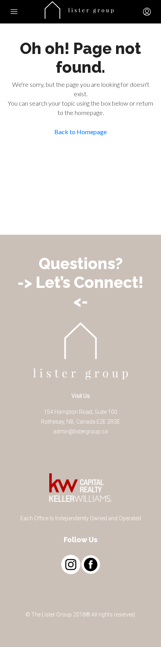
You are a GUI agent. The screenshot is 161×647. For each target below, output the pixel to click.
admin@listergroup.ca (80, 431)
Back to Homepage (80, 131)
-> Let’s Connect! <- (80, 291)
